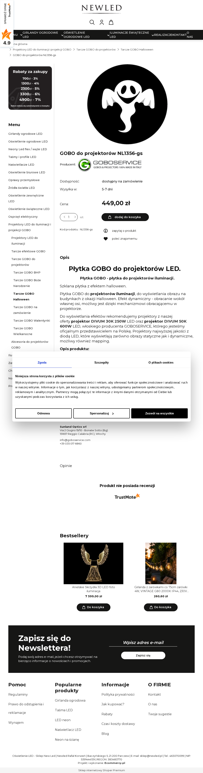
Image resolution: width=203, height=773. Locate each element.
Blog (105, 734)
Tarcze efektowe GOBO (28, 251)
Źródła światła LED (21, 188)
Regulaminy (18, 694)
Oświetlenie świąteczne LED (29, 209)
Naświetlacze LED (21, 164)
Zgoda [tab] (42, 362)
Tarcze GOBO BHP (26, 272)
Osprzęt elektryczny (23, 216)
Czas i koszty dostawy (118, 724)
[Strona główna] (101, 10)
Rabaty (107, 714)
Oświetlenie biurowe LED (26, 172)
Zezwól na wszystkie (159, 413)
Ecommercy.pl (114, 762)
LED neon (63, 720)
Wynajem (16, 723)
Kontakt (154, 694)
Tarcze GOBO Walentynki (31, 320)
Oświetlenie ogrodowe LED (28, 141)
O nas (152, 704)
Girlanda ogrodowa (70, 700)
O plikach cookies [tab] (160, 362)
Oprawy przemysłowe (24, 180)
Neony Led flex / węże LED (27, 149)
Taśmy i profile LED (22, 157)
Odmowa (43, 413)
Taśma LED (64, 710)
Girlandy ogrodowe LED (25, 134)
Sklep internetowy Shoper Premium (101, 770)
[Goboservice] (109, 164)
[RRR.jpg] (127, 103)
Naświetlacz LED (68, 730)
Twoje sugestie (160, 714)
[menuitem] (41, 35)
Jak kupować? (113, 704)
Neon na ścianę (67, 740)
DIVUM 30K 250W (108, 321)
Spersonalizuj (99, 413)
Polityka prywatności (118, 694)
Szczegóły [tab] (101, 362)
